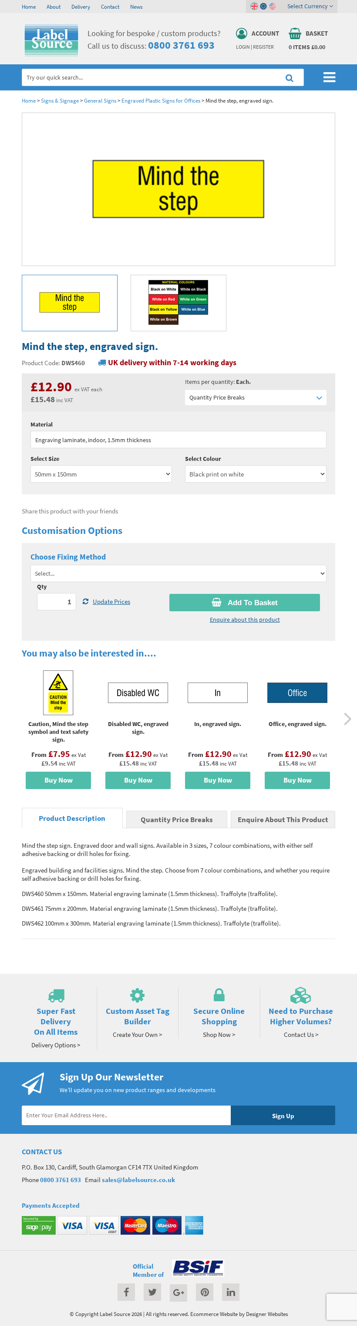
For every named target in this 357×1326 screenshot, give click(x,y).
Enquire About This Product (283, 819)
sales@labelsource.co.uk (138, 1180)
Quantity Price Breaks (217, 397)
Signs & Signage (60, 100)
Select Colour (203, 459)
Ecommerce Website (214, 1313)
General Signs (101, 100)
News (136, 6)
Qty (42, 586)
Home (29, 6)
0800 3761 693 (181, 45)
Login (243, 47)
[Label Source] (51, 54)
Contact (110, 6)
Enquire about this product (245, 619)
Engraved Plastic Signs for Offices (160, 100)
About (54, 6)
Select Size (44, 459)
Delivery (80, 6)
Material (41, 424)
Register (263, 47)
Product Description (72, 818)
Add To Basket (252, 603)
